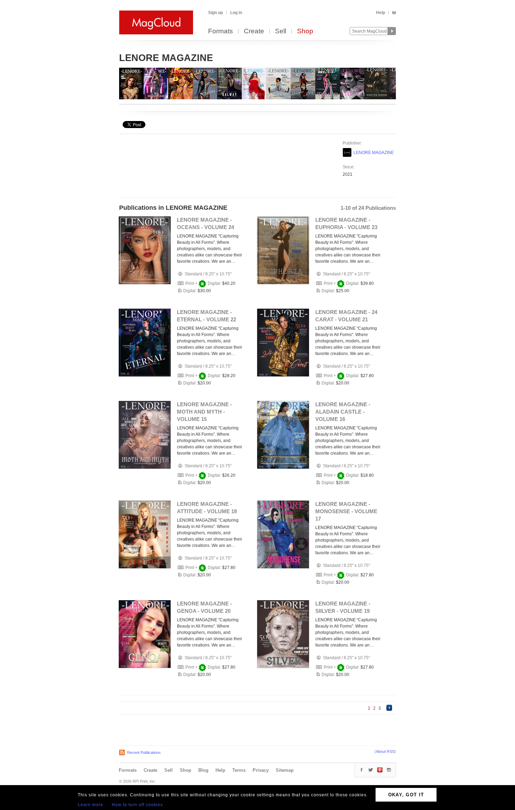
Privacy (261, 770)
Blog (203, 770)
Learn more (90, 804)
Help (380, 12)
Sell (280, 31)
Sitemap (285, 770)
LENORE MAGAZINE (373, 152)
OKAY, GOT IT (406, 794)
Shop (305, 31)
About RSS (385, 751)
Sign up (215, 12)
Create (254, 31)
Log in (236, 12)
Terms (239, 770)
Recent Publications (144, 752)
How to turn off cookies (137, 804)
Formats (220, 31)
